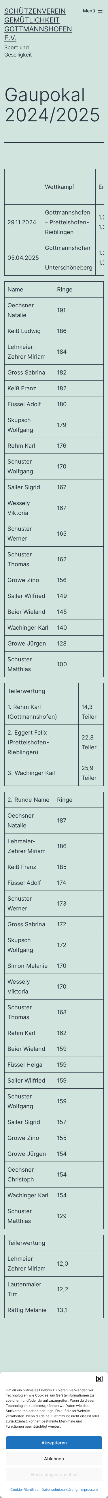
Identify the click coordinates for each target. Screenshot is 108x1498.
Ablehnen (54, 1458)
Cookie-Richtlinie (24, 1489)
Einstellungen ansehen (54, 1474)
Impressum (89, 1489)
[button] (99, 1379)
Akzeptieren (54, 1443)
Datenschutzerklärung (59, 1489)
